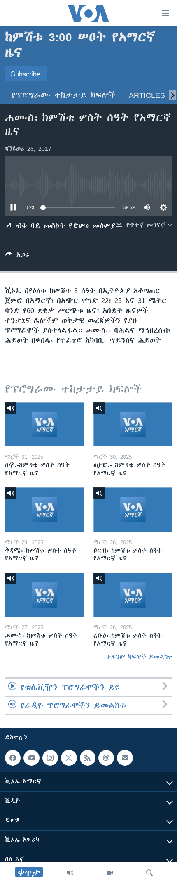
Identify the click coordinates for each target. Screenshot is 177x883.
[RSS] (87, 758)
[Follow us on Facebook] (13, 758)
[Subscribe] (125, 758)
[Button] (17, 256)
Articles (147, 95)
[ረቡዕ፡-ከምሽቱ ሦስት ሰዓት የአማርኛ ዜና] (132, 595)
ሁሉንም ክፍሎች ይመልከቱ (139, 656)
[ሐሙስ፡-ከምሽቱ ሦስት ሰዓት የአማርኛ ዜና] (44, 595)
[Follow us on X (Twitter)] (69, 758)
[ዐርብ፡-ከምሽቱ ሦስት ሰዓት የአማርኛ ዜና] (132, 509)
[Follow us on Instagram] (50, 758)
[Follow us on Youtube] (31, 758)
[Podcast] (106, 758)
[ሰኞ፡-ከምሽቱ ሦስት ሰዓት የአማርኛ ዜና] (44, 424)
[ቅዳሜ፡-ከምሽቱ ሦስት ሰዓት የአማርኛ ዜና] (44, 509)
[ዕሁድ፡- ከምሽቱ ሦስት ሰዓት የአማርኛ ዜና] (132, 424)
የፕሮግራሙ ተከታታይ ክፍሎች (64, 95)
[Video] (110, 872)
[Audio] (70, 872)
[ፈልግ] (149, 872)
